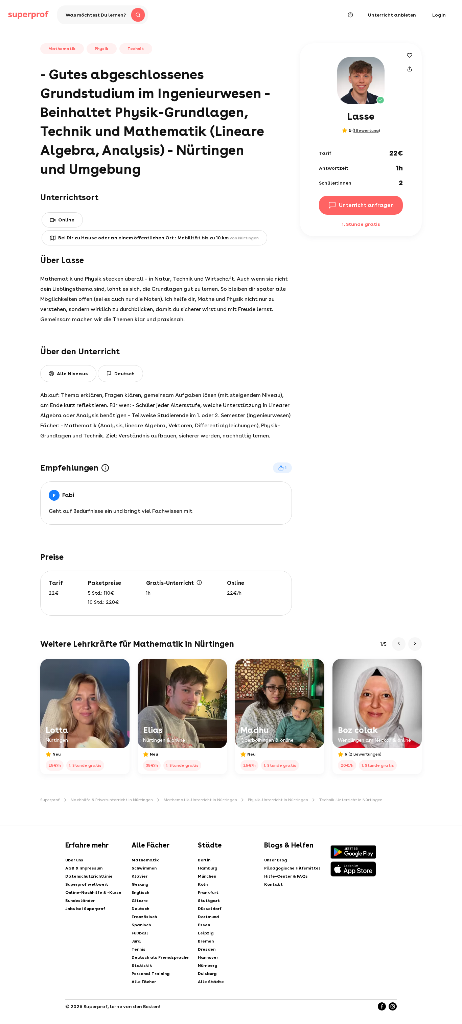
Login (439, 15)
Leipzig (205, 933)
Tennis (138, 949)
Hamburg (207, 868)
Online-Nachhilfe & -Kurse (93, 892)
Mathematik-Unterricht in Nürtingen (200, 799)
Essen (204, 925)
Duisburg (207, 973)
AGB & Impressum (83, 868)
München (207, 876)
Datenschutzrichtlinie (89, 876)
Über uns (74, 860)
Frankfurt (208, 892)
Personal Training (150, 973)
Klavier (139, 876)
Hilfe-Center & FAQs (286, 876)
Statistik (142, 965)
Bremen (206, 941)
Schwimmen (144, 868)
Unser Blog (275, 860)
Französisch (144, 916)
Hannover (208, 957)
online (66, 219)
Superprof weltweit (86, 884)
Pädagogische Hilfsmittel (292, 868)
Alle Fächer (144, 981)
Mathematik (145, 860)
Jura (136, 941)
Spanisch (141, 925)
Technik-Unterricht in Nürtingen (351, 799)
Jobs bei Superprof (85, 908)
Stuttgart (209, 900)
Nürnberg (207, 965)
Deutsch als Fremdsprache (160, 957)
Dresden (206, 949)
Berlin (204, 860)
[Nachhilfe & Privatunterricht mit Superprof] (28, 15)
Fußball (140, 933)
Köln (203, 884)
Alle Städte (211, 981)
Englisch (140, 892)
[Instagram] (393, 1006)
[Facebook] (382, 1006)
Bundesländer (80, 900)
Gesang (140, 884)
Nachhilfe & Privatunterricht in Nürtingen (112, 799)
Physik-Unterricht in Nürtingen (278, 799)
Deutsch (140, 908)
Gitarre (140, 900)
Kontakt (273, 884)
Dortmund (208, 916)
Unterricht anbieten (392, 15)
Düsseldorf (210, 908)
